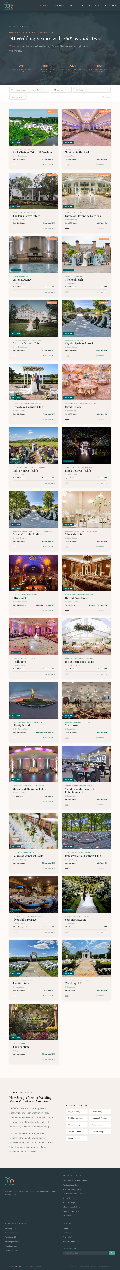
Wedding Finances (12, 1242)
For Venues (67, 1233)
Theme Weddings (11, 1250)
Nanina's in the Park (71, 1185)
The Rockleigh (69, 1203)
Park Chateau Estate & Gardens (75, 1181)
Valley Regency (69, 1198)
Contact (111, 6)
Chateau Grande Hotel (71, 1207)
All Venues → (68, 1216)
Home (12, 26)
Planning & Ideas (11, 1237)
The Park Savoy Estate (72, 1189)
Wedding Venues (11, 1233)
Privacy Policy (68, 1237)
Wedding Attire (11, 1246)
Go (112, 1253)
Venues (45, 5)
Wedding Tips (64, 6)
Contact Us (67, 1228)
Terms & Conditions (71, 1242)
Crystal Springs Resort (72, 1211)
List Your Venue (89, 6)
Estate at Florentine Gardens (74, 1194)
